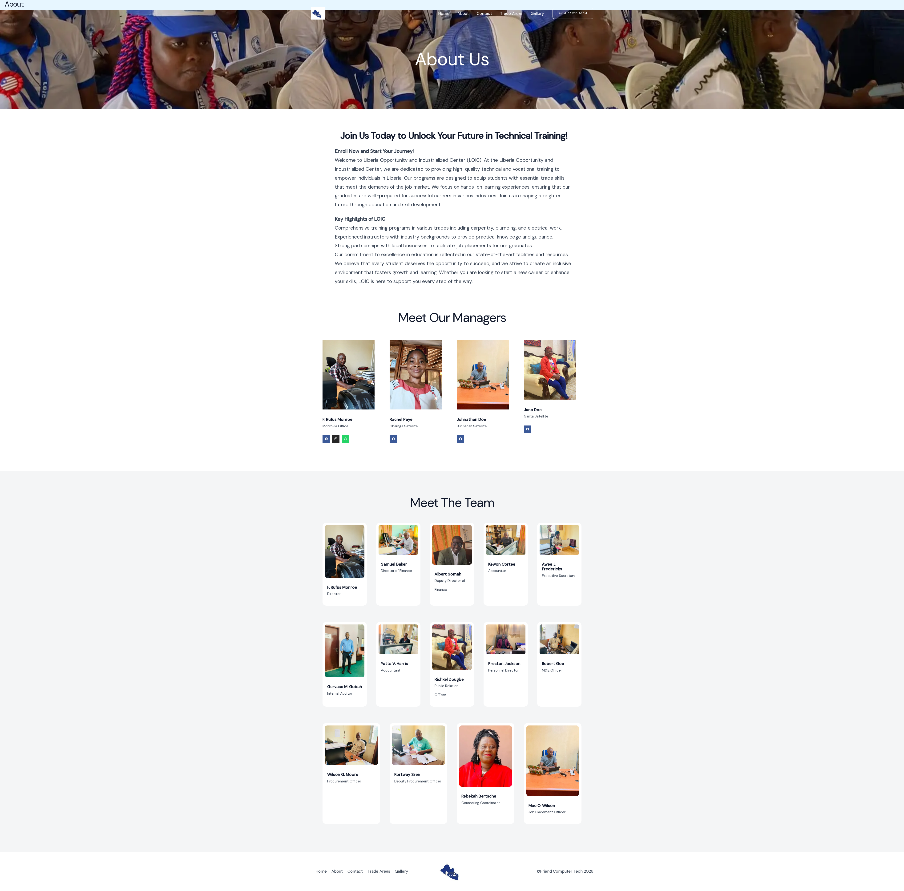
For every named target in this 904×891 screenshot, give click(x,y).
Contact (484, 13)
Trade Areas (511, 13)
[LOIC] (318, 13)
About (463, 13)
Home (443, 13)
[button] (573, 13)
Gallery (537, 13)
